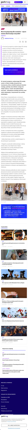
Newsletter (4, 399)
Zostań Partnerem (18, 2)
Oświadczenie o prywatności (14, 428)
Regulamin (4, 390)
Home (2, 6)
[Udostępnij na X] (23, 42)
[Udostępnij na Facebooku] (20, 42)
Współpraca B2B (5, 397)
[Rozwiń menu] (25, 2)
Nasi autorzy (4, 388)
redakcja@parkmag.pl (7, 414)
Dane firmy (4, 408)
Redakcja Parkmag (9, 38)
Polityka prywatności (11, 421)
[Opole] (14, 10)
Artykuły (8, 6)
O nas (2, 385)
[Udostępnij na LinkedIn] (26, 42)
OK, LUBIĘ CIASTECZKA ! (14, 425)
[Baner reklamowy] (14, 211)
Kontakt (3, 406)
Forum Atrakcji (5, 402)
